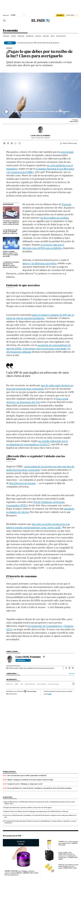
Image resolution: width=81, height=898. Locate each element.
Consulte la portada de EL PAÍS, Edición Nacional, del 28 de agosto (38, 43)
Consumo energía (53, 684)
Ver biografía (20, 660)
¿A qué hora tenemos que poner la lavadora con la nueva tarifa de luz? (11, 264)
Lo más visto (7, 797)
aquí (49, 694)
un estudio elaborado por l (52, 441)
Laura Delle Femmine (40, 136)
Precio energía (41, 684)
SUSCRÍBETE (60, 15)
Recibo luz (9, 684)
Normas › (72, 673)
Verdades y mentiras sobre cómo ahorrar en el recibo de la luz (11, 222)
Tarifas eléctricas (30, 684)
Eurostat (66, 204)
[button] (40, 95)
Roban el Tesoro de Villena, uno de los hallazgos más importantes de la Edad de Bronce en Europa (36, 811)
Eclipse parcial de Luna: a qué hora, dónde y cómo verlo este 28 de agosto (28, 807)
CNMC (16, 684)
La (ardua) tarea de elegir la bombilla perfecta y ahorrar (10, 231)
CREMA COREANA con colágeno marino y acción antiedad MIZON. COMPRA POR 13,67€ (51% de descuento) (21, 873)
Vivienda (13, 36)
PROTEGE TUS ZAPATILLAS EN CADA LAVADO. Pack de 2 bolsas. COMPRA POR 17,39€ (68, 866)
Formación (21, 36)
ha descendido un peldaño (54, 217)
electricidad (67, 151)
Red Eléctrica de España (22, 483)
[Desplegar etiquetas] (73, 683)
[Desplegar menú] (4, 20)
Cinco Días (46, 36)
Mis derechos (30, 36)
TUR (21, 684)
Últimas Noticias (61, 36)
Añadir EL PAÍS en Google (70, 143)
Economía (10, 30)
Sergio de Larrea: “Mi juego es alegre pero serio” (25, 784)
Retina (52, 36)
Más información (11, 694)
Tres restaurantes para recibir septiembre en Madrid (26, 775)
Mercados (6, 36)
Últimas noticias (9, 771)
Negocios (38, 36)
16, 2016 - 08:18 (42, 138)
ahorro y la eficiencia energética (39, 263)
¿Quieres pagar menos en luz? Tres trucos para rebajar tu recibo (10, 254)
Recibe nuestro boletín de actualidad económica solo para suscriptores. (31, 668)
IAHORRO (9, 48)
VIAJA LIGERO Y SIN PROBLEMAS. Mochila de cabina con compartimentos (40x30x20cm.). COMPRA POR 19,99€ (68, 856)
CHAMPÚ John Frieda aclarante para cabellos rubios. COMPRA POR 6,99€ (68, 843)
